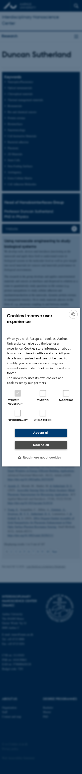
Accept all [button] (41, 432)
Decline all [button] (41, 445)
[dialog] (41, 387)
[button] (41, 457)
